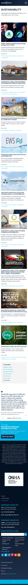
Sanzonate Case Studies (6, 540)
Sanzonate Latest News (19, 540)
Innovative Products (6, 94)
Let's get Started (8, 436)
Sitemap (3, 571)
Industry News (20, 55)
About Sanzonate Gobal (19, 544)
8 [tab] (17, 418)
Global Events (12, 130)
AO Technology (4, 55)
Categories (6, 364)
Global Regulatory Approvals (6, 548)
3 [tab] (10, 418)
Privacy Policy (4, 565)
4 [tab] (11, 418)
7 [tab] (16, 418)
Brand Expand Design (11, 573)
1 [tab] (7, 418)
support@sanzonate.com (12, 514)
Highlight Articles (12, 55)
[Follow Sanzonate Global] (2, 554)
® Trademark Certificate (6, 568)
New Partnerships (21, 92)
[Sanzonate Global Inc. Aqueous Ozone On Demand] (14, 3)
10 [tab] (20, 418)
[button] (25, 534)
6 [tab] (14, 418)
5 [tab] (13, 418)
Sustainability (5, 57)
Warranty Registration (7, 537)
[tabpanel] (14, 403)
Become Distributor (20, 537)
